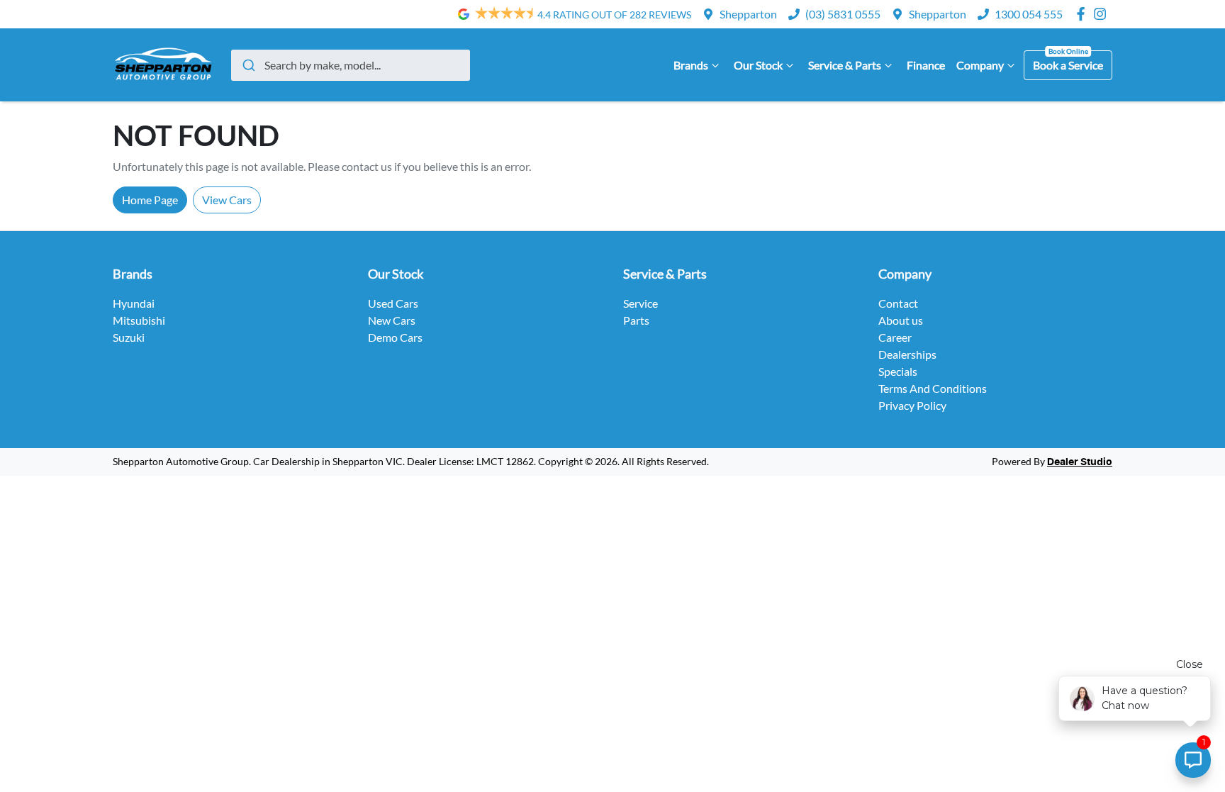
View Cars (227, 199)
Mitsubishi (139, 320)
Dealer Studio (1079, 462)
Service (640, 303)
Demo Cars (395, 337)
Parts (636, 320)
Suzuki (129, 337)
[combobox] (350, 65)
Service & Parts (844, 65)
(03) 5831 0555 (842, 14)
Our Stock (758, 65)
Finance (926, 65)
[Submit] (247, 65)
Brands (690, 65)
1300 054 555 (1029, 14)
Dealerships (907, 354)
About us (900, 320)
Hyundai (134, 303)
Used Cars (393, 303)
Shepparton (748, 14)
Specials (897, 371)
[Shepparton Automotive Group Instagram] (1102, 14)
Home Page (150, 199)
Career (895, 337)
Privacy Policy (912, 405)
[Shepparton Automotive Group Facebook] (1083, 14)
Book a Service (1068, 65)
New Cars (391, 320)
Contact (898, 303)
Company (980, 65)
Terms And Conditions (932, 388)
